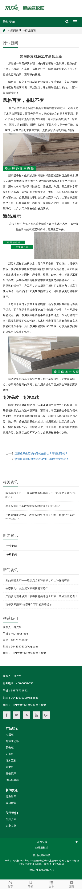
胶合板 (10, 747)
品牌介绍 (11, 819)
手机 (30, 886)
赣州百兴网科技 (41, 855)
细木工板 (11, 760)
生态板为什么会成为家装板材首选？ (26, 506)
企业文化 (11, 825)
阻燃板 (10, 767)
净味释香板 (12, 779)
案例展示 (11, 773)
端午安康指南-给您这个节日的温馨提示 (29, 604)
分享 (10, 886)
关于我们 (12, 813)
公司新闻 (11, 554)
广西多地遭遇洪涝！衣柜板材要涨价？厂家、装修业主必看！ (41, 515)
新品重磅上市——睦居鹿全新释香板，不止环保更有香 (37, 492)
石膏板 (10, 754)
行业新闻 (30, 30)
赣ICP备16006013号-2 (42, 869)
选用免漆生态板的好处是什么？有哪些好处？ (41, 453)
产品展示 (12, 728)
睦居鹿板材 (41, 847)
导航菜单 (9, 21)
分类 (51, 886)
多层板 (10, 734)
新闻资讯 (15, 30)
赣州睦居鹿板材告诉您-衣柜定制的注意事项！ (41, 459)
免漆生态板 (12, 741)
